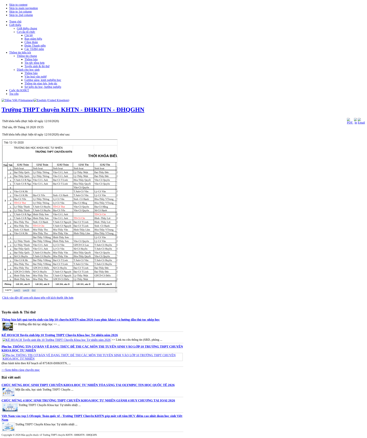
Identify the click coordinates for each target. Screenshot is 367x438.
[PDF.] (350, 122)
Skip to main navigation (23, 8)
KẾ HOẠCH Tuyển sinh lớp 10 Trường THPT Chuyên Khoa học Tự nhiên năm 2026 (60, 335)
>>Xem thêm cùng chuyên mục (21, 369)
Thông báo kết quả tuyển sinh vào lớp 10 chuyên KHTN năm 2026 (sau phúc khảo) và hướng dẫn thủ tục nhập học (81, 319)
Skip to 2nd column (21, 15)
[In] (355, 122)
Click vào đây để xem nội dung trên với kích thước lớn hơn (37, 297)
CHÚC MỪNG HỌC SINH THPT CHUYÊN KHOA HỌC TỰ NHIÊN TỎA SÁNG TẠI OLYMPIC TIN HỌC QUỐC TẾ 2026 (88, 385)
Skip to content (18, 4)
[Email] (361, 122)
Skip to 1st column (20, 11)
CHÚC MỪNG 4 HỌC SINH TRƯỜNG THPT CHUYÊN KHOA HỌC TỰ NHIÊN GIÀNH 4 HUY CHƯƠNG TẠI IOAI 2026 (88, 400)
